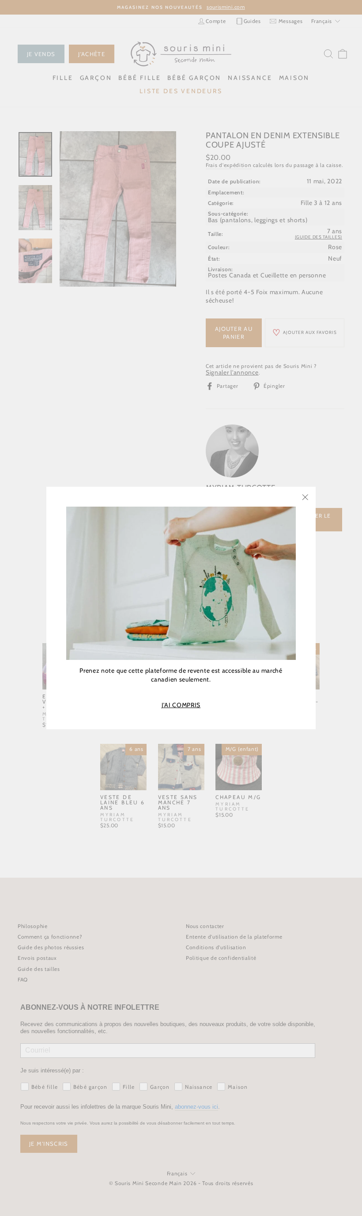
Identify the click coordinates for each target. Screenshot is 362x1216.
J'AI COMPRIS (181, 705)
